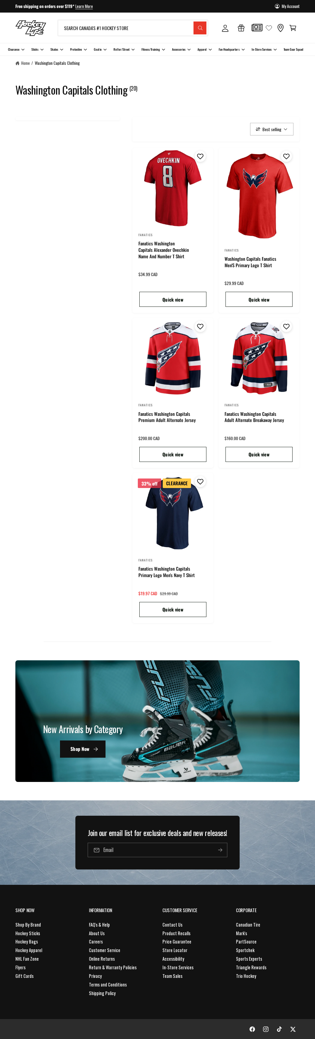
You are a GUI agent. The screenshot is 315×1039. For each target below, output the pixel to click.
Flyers (20, 967)
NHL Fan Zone (27, 958)
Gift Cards (24, 976)
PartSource (246, 941)
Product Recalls (176, 933)
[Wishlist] (269, 28)
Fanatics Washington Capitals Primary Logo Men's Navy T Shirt (166, 571)
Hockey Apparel (28, 950)
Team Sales (172, 976)
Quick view (172, 299)
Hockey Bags (26, 941)
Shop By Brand (28, 924)
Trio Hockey (246, 976)
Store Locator (174, 950)
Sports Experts (249, 958)
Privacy (95, 976)
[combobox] (133, 28)
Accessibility (173, 958)
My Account (291, 6)
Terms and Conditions (108, 984)
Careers (96, 941)
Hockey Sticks (27, 933)
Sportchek (245, 950)
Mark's (241, 933)
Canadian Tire (248, 924)
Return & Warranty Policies (113, 967)
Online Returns (102, 958)
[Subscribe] (220, 850)
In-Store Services (177, 967)
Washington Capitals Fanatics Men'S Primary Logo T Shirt (250, 262)
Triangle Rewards (251, 967)
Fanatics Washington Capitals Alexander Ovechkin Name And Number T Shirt (163, 249)
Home (25, 63)
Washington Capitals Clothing (57, 63)
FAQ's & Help (99, 924)
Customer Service (104, 950)
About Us (97, 933)
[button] (293, 28)
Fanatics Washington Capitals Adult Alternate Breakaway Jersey (254, 417)
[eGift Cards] (241, 28)
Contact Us (172, 924)
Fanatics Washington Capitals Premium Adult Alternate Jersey (167, 417)
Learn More (84, 6)
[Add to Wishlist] (199, 156)
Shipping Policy (102, 993)
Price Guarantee (176, 941)
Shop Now (79, 748)
